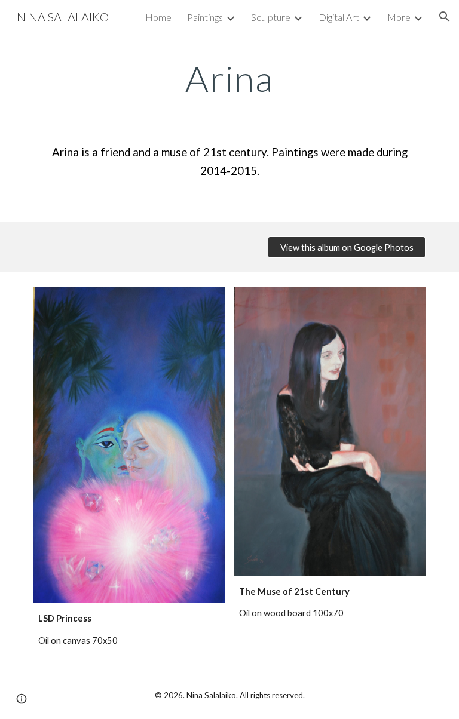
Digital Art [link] (339, 17)
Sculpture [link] (270, 17)
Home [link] (158, 17)
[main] (229, 78)
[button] (444, 16)
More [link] (399, 17)
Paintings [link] (205, 17)
